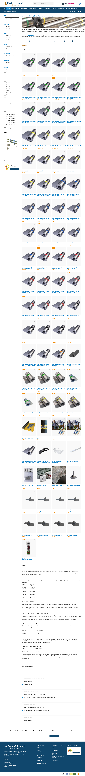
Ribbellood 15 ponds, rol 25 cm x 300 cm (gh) (73, 389)
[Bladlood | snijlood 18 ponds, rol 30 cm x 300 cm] (74, 135)
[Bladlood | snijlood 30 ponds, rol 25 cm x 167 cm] (74, 305)
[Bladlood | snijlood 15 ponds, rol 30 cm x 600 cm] (29, 86)
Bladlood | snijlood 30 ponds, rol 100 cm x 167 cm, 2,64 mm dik (58, 340)
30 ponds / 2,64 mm (10, 124)
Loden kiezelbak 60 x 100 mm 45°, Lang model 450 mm (43, 535)
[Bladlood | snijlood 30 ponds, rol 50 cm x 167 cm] (44, 329)
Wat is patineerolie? (28, 720)
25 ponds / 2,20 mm (10, 122)
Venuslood (33, 41)
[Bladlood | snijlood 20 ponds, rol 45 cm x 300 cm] (59, 232)
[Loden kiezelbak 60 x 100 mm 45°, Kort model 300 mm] (29, 523)
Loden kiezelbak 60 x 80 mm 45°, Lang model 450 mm (73, 535)
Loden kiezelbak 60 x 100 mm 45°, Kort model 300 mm (28, 535)
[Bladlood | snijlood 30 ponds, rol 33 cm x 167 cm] (29, 329)
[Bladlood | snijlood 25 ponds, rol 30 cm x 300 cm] (44, 281)
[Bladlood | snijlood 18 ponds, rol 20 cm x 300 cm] (44, 135)
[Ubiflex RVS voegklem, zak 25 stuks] (29, 475)
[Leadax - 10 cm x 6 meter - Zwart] (44, 426)
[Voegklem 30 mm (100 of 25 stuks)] (44, 475)
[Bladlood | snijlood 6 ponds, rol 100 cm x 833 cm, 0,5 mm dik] (74, 329)
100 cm (8, 90)
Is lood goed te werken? (29, 714)
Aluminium (8, 26)
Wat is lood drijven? (28, 717)
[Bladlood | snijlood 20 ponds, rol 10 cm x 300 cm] (59, 183)
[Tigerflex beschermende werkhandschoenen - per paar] (44, 450)
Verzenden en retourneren (43, 751)
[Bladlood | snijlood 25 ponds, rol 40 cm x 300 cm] (29, 305)
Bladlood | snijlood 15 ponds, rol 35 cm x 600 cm (59, 98)
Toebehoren (68, 41)
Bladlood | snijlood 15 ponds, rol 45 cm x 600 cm (29, 122)
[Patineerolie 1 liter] (59, 426)
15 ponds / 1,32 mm (10, 116)
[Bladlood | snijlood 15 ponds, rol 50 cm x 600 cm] (44, 111)
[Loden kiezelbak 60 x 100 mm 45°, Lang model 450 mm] (44, 523)
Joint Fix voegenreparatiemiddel (27, 559)
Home (5, 14)
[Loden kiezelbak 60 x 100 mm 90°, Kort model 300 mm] (29, 499)
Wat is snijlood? (27, 684)
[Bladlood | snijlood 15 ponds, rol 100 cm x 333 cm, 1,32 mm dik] (59, 111)
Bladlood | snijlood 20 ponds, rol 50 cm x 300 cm (73, 243)
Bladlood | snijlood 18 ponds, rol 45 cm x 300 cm (74, 171)
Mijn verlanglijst (40, 762)
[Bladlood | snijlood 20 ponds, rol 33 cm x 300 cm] (74, 208)
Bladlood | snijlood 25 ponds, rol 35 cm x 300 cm (73, 292)
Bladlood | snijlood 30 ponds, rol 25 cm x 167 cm (73, 316)
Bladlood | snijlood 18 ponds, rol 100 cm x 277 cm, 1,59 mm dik (44, 195)
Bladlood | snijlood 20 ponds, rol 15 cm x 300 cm (73, 195)
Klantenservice (41, 745)
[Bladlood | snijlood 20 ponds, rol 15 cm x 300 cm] (74, 183)
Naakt (8, 62)
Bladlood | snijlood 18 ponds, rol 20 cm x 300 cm (44, 146)
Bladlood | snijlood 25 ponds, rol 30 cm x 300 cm (43, 292)
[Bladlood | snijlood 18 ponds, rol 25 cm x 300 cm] (59, 135)
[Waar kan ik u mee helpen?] (51, 3)
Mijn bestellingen (41, 759)
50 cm (8, 88)
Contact (14, 11)
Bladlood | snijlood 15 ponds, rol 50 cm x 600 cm (43, 122)
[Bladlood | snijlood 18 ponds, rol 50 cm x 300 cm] (29, 183)
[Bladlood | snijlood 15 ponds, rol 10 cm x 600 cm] (29, 62)
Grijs (7, 39)
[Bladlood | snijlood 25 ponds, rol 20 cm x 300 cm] (74, 256)
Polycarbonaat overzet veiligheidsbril (57, 462)
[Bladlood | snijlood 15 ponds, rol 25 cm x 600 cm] (74, 62)
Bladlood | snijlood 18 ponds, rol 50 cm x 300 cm (29, 195)
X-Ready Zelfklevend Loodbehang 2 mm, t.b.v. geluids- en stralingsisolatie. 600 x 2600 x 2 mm (28, 438)
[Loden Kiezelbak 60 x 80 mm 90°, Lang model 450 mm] (74, 499)
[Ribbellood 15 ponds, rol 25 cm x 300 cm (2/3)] (29, 378)
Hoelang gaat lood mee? (29, 688)
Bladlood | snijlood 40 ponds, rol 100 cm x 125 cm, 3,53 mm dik (58, 365)
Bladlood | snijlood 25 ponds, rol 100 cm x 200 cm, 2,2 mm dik (58, 316)
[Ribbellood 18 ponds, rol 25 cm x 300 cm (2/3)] (44, 402)
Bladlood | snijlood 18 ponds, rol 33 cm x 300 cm (29, 171)
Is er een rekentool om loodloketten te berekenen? (36, 710)
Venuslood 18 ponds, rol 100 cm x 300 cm (73, 365)
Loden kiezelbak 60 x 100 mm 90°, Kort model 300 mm (28, 510)
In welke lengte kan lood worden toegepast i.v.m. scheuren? (38, 697)
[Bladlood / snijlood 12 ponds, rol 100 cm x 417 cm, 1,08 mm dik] (29, 450)
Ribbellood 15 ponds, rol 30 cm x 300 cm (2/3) (43, 389)
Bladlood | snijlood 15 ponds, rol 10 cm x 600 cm (29, 73)
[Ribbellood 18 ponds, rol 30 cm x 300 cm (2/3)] (59, 402)
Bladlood (25, 41)
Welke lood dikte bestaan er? (30, 691)
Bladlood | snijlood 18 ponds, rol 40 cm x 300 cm (59, 171)
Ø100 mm (8, 98)
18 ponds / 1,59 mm (10, 118)
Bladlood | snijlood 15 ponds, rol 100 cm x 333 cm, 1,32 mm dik (59, 122)
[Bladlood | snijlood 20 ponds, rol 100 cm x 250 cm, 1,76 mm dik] (29, 256)
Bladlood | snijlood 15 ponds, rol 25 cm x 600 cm (74, 73)
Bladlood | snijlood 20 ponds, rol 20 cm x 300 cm (28, 219)
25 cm (8, 75)
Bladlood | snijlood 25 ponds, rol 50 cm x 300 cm (43, 316)
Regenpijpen (47, 8)
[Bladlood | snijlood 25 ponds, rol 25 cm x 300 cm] (29, 281)
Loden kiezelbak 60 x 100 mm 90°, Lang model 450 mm (43, 510)
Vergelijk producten (41, 763)
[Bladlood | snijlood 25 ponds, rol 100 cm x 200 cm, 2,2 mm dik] (59, 305)
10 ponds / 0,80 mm (10, 112)
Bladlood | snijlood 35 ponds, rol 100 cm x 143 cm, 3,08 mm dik (43, 365)
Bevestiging (9, 46)
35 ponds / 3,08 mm (10, 126)
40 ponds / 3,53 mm (10, 128)
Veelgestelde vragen (41, 748)
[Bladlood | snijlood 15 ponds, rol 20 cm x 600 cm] (59, 62)
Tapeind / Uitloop (10, 55)
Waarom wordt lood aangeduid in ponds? (33, 678)
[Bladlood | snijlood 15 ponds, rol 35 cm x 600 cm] (59, 86)
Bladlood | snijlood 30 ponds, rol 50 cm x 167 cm (43, 340)
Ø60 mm (8, 92)
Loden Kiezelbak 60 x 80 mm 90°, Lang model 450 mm (73, 510)
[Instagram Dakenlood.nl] (5, 759)
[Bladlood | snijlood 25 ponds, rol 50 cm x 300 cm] (44, 305)
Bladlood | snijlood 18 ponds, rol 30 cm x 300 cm (74, 146)
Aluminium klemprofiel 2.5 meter (72, 462)
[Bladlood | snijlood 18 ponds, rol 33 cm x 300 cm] (29, 159)
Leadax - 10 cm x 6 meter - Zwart (42, 438)
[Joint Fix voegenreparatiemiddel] (29, 548)
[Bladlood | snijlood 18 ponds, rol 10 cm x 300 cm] (74, 111)
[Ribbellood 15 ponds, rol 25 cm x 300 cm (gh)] (74, 378)
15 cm (8, 71)
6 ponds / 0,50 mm (10, 110)
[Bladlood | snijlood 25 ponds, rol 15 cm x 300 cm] (59, 256)
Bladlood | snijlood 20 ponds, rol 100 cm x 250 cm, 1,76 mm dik (28, 268)
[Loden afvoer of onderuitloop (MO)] (74, 475)
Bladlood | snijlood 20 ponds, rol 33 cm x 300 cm (73, 219)
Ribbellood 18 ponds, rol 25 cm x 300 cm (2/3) (43, 413)
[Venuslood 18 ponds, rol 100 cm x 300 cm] (74, 353)
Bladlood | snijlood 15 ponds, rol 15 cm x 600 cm (43, 73)
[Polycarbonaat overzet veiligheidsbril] (59, 450)
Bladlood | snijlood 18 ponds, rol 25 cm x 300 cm (59, 146)
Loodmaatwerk (15, 8)
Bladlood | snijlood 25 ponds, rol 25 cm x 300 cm (28, 292)
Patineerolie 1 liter (56, 437)
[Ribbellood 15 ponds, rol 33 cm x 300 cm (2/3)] (59, 378)
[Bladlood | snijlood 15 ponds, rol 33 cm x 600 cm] (44, 86)
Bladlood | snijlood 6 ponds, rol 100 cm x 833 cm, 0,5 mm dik (73, 340)
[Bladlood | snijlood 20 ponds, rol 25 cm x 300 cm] (44, 208)
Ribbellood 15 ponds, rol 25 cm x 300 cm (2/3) (28, 389)
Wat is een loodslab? (28, 701)
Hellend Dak (74, 8)
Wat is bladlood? (27, 681)
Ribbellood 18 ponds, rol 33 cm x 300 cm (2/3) (73, 413)
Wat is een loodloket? (28, 704)
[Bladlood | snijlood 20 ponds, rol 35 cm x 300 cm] (29, 232)
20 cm (8, 73)
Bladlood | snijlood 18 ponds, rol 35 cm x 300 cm (44, 171)
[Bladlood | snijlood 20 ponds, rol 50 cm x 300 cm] (74, 232)
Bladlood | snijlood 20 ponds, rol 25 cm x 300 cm (43, 219)
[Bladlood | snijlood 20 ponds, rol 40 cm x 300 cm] (44, 232)
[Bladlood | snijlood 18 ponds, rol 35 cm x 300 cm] (44, 159)
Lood (8, 8)
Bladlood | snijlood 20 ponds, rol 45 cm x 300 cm (58, 243)
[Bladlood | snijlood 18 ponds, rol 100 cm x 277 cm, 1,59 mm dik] (44, 183)
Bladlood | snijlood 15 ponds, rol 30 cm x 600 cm (29, 98)
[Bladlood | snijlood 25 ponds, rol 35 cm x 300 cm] (74, 281)
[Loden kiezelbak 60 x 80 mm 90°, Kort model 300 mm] (59, 499)
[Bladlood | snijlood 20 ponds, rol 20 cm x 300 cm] (29, 208)
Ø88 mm (8, 103)
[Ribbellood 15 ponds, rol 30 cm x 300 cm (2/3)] (44, 378)
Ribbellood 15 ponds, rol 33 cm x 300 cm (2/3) (58, 389)
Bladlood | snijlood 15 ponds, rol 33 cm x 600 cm (43, 98)
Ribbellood (41, 41)
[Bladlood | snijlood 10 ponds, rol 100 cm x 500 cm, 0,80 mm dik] (29, 353)
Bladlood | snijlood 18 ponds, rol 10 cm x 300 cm (74, 122)
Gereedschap (7, 11)
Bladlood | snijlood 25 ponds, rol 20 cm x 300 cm (73, 268)
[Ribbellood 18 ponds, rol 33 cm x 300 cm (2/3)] (74, 402)
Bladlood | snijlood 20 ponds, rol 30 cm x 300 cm (58, 219)
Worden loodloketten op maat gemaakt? (33, 707)
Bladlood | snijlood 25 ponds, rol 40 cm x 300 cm (28, 316)
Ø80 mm (8, 96)
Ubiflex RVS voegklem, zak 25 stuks (28, 486)
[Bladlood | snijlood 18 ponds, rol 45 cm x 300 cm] (74, 159)
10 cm (8, 69)
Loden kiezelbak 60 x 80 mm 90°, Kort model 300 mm (58, 510)
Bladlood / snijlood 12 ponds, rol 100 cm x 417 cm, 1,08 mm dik (29, 462)
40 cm (8, 84)
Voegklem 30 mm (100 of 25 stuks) (43, 486)
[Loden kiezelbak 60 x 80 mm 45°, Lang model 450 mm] (74, 523)
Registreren (39, 757)
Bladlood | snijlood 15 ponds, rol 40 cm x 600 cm (74, 98)
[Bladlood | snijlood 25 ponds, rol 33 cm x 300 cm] (59, 281)
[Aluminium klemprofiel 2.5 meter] (74, 450)
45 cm (8, 86)
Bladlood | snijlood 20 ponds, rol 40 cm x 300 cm (43, 243)
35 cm (8, 82)
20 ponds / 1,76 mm (10, 120)
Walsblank (8, 35)
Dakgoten (40, 8)
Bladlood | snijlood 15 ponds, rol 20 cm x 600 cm (59, 73)
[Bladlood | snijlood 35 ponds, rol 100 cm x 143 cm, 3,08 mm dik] (44, 353)
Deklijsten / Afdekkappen (58, 8)
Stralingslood (59, 41)
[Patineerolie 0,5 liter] (74, 426)
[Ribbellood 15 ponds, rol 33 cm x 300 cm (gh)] (29, 402)
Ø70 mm (8, 94)
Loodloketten (23, 8)
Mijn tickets (39, 760)
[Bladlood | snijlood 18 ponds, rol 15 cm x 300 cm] (29, 135)
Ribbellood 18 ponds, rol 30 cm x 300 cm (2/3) (58, 413)
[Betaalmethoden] (63, 774)
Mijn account (40, 755)
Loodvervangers (32, 8)
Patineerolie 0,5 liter (71, 437)
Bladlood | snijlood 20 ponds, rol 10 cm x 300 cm (58, 195)
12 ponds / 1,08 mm (10, 114)
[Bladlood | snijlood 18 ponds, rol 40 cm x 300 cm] (59, 159)
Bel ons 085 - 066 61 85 (75, 11)
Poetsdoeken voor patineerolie (59, 485)
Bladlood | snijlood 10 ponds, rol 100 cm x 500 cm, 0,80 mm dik (29, 365)
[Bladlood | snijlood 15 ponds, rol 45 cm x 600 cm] (29, 111)
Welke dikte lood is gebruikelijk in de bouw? (34, 694)
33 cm (8, 80)
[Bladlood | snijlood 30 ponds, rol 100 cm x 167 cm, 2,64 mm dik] (59, 329)
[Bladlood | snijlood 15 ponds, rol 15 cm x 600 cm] (44, 62)
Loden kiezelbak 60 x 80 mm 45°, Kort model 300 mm (58, 535)
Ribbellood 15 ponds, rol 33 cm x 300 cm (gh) (28, 413)
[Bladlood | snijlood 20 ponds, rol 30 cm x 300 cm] (59, 208)
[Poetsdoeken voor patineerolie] (59, 475)
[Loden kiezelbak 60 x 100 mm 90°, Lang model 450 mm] (44, 499)
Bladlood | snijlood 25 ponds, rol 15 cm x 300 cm (58, 268)
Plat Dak (68, 8)
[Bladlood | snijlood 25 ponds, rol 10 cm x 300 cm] (44, 256)
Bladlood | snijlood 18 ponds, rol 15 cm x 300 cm (29, 146)
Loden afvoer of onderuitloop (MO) (73, 486)
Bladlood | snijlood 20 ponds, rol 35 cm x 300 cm (28, 243)
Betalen (38, 750)
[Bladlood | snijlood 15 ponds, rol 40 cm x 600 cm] (74, 86)
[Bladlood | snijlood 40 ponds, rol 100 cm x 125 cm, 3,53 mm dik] (59, 353)
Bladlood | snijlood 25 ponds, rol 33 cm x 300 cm (58, 292)
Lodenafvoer (50, 41)
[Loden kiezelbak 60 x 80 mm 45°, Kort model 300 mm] (59, 523)
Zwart (8, 37)
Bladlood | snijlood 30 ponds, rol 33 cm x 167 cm (28, 340)
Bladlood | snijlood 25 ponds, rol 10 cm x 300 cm (43, 268)
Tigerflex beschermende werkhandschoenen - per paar (43, 462)
